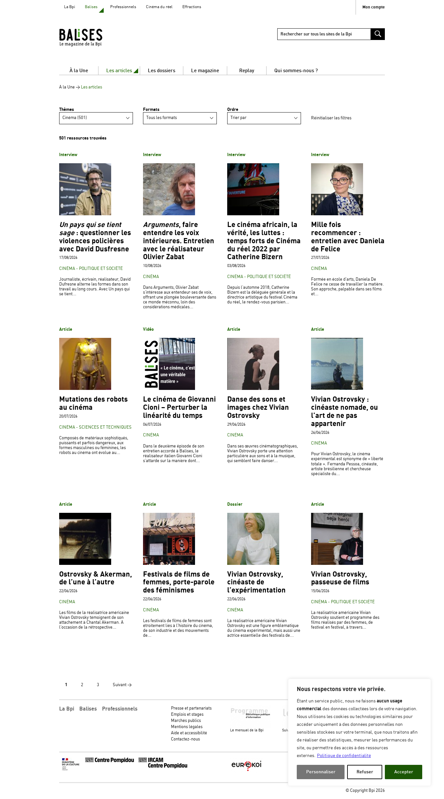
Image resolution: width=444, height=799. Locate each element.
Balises (91, 7)
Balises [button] (88, 709)
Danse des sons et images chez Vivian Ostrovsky (258, 407)
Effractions (191, 7)
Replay (246, 70)
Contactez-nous (185, 739)
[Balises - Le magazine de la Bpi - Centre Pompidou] (93, 37)
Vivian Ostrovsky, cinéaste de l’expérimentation (256, 582)
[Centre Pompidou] (109, 762)
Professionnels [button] (119, 709)
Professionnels (123, 7)
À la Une (79, 70)
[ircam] (162, 767)
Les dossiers (161, 70)
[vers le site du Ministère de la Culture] (71, 769)
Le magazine (205, 70)
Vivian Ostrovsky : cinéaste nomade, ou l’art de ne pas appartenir (344, 411)
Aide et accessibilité (189, 733)
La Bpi (69, 7)
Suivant (122, 685)
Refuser (365, 771)
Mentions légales (186, 727)
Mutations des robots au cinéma (93, 403)
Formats (151, 109)
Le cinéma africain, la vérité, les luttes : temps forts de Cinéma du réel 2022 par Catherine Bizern (264, 241)
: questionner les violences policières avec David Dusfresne (95, 237)
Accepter (403, 771)
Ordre (232, 109)
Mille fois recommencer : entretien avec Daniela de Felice (348, 237)
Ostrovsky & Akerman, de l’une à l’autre (95, 578)
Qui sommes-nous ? (296, 70)
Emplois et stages (187, 714)
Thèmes (66, 109)
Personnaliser (320, 771)
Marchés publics (186, 721)
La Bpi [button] (66, 709)
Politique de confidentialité (344, 755)
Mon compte (373, 7)
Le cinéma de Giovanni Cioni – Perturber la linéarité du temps (179, 407)
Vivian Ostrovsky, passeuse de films (340, 578)
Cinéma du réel (159, 7)
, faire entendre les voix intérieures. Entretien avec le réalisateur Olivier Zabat (178, 241)
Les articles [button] (119, 70)
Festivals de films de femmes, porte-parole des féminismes (179, 582)
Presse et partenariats (191, 708)
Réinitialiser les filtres (331, 118)
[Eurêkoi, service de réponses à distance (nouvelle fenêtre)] (246, 772)
